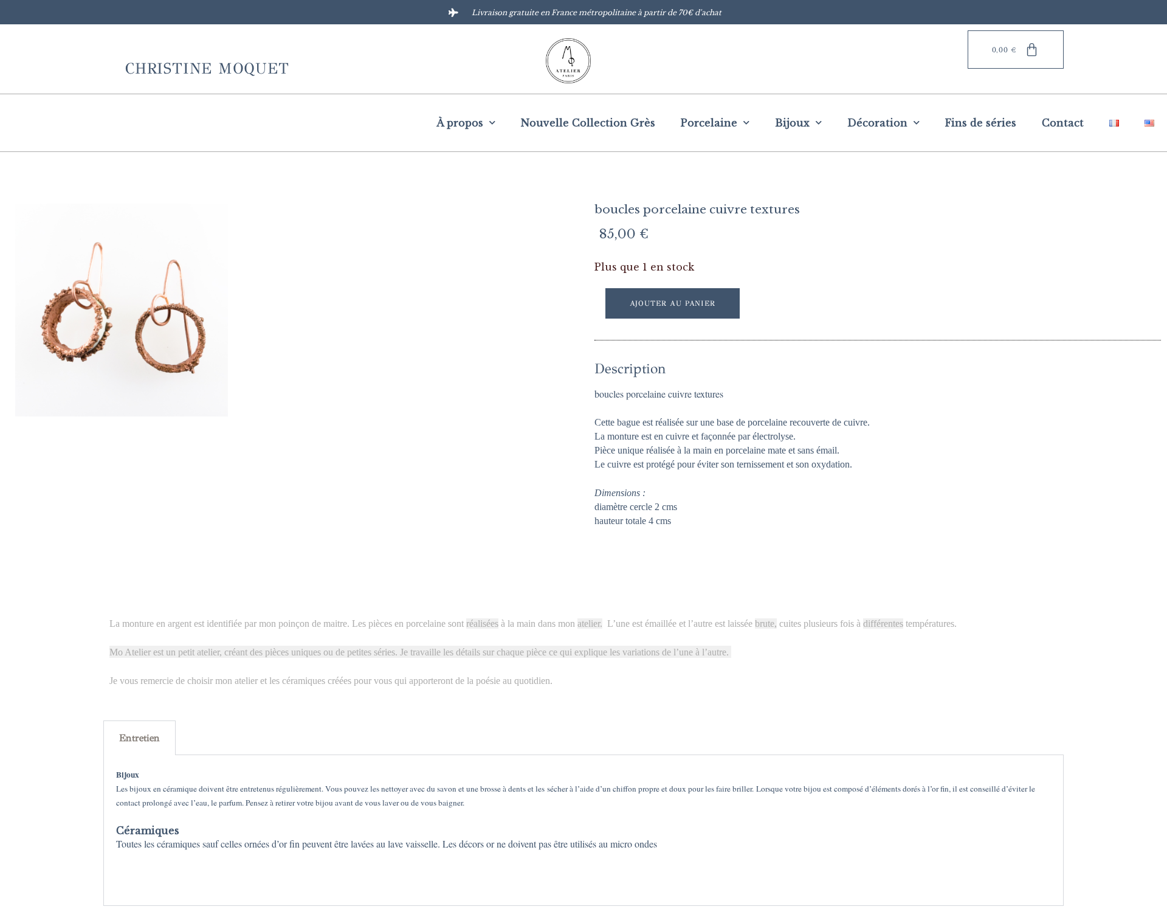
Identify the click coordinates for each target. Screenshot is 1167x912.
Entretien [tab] (139, 738)
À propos (459, 123)
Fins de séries (980, 123)
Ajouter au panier (673, 303)
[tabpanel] (583, 830)
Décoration (877, 123)
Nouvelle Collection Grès (588, 123)
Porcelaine (709, 123)
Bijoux (792, 123)
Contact (1063, 123)
